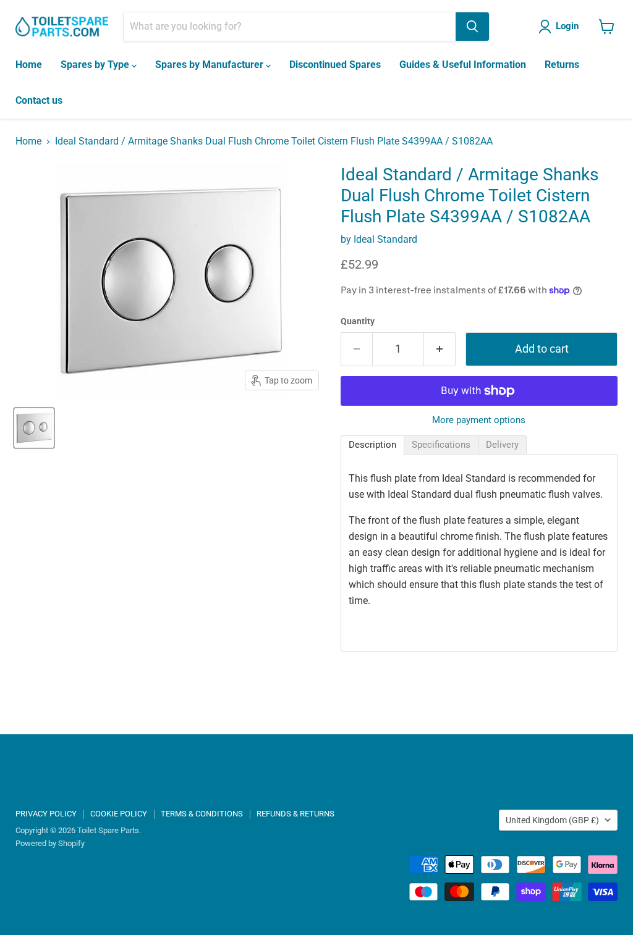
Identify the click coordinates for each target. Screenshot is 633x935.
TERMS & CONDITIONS (202, 813)
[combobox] (290, 26)
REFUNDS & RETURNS (295, 813)
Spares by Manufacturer (210, 64)
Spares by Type (96, 64)
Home (28, 64)
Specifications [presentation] (441, 444)
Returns (562, 64)
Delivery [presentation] (502, 444)
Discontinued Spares (335, 64)
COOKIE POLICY (118, 813)
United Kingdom (552, 820)
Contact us (38, 100)
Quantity (358, 321)
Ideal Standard (385, 239)
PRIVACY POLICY (46, 813)
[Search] (472, 26)
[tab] (372, 445)
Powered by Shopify (50, 843)
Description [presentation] (372, 444)
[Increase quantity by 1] (440, 349)
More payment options (478, 420)
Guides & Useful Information (462, 64)
